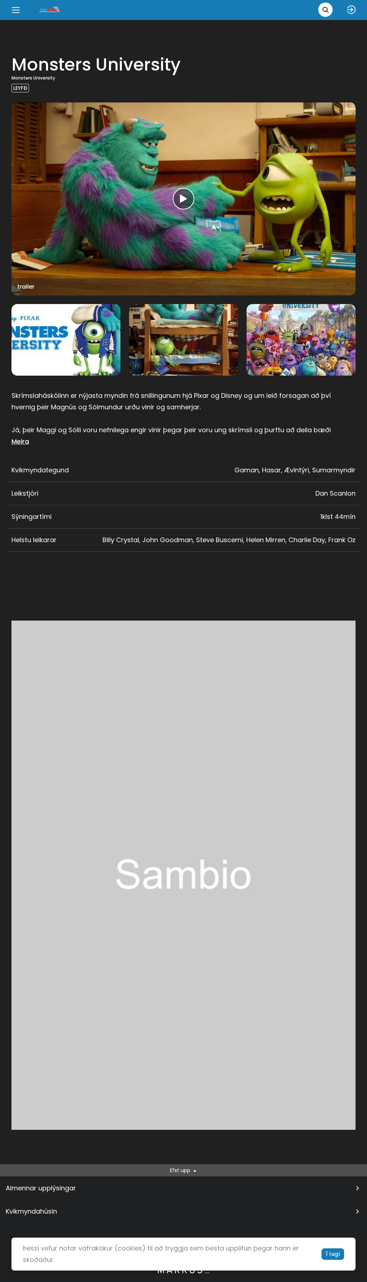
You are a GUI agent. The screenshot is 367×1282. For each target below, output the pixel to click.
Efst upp (181, 1170)
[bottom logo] (183, 1271)
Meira (20, 441)
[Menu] (15, 10)
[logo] (50, 9)
